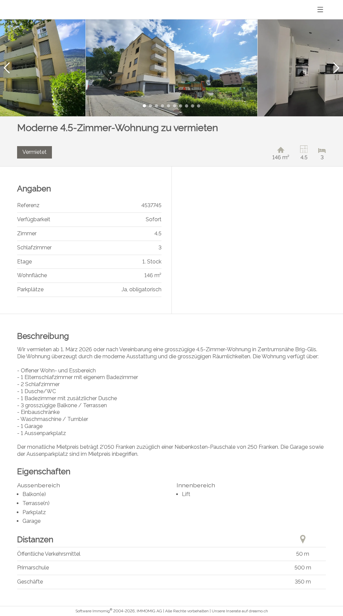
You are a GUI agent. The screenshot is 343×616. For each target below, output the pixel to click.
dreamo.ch (258, 611)
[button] (6, 67)
